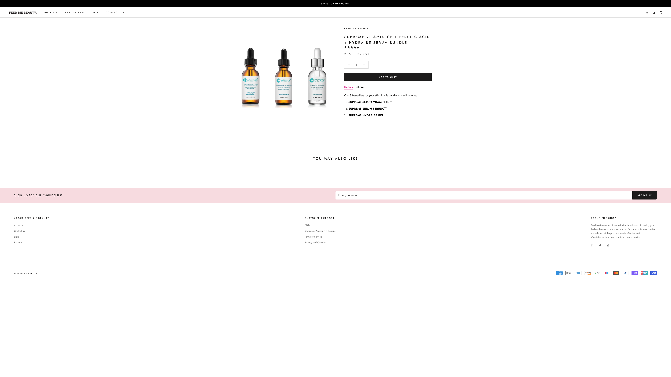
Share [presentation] (360, 87)
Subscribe (644, 195)
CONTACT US (115, 12)
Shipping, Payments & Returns (320, 231)
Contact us (19, 231)
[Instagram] (608, 245)
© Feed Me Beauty (26, 273)
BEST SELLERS (75, 12)
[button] (352, 47)
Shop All (50, 12)
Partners (18, 242)
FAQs (307, 225)
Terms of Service (313, 236)
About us (18, 225)
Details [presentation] (348, 87)
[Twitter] (600, 245)
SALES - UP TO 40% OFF (335, 3)
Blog (16, 236)
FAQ (95, 12)
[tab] (348, 88)
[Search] (654, 12)
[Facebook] (592, 245)
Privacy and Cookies (315, 242)
